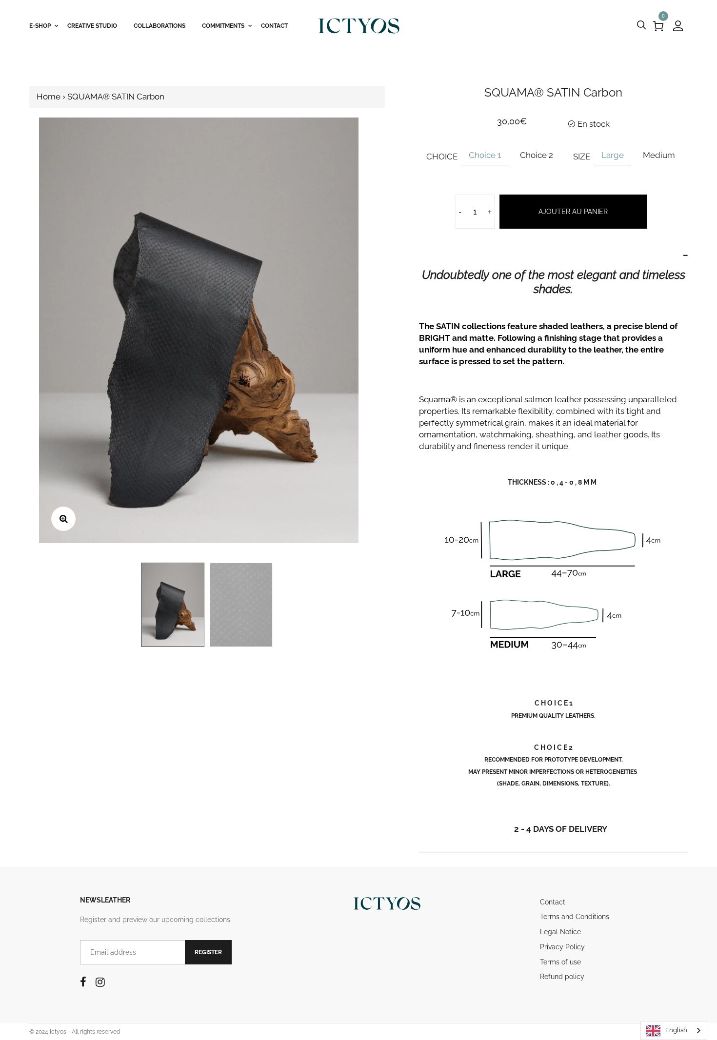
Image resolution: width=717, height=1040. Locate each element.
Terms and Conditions (574, 917)
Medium (659, 155)
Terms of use (560, 962)
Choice (442, 156)
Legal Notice (560, 932)
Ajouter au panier (573, 212)
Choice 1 (485, 155)
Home (48, 96)
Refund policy (562, 977)
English (676, 1030)
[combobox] (673, 1030)
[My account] (678, 26)
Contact (552, 902)
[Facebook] (83, 982)
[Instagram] (100, 982)
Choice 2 (536, 155)
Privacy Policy (562, 947)
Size (581, 156)
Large (612, 155)
